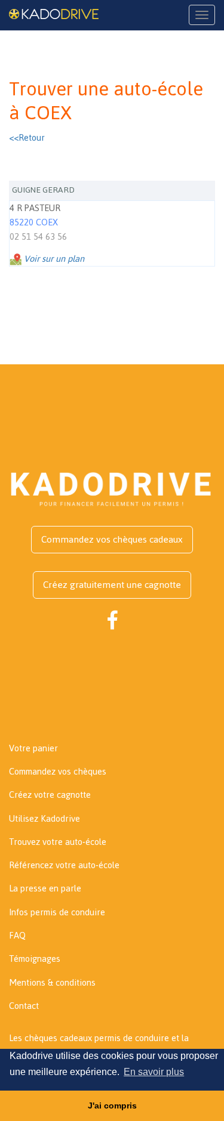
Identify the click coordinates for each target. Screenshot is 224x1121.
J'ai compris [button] (112, 1105)
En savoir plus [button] (154, 1072)
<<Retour (27, 137)
